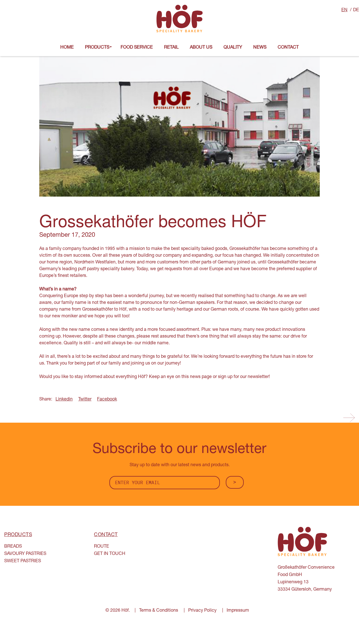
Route (101, 547)
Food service (137, 47)
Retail (171, 47)
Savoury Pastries (25, 554)
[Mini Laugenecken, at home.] (349, 418)
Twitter (84, 399)
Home (67, 47)
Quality (233, 47)
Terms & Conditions (158, 611)
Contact (288, 47)
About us (201, 47)
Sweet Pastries (22, 561)
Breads (13, 547)
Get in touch (109, 554)
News (259, 47)
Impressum (238, 611)
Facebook (107, 399)
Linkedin (64, 399)
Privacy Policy (202, 611)
